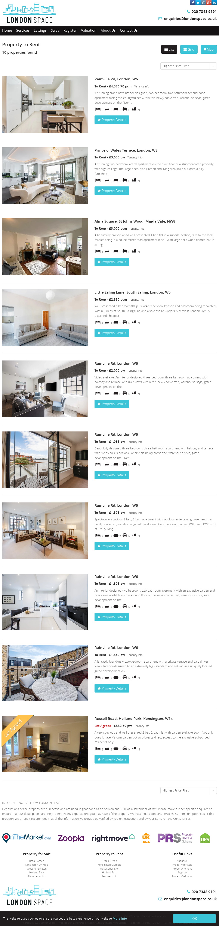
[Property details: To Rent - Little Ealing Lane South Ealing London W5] (45, 345)
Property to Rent (182, 868)
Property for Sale (182, 864)
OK (194, 918)
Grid (190, 49)
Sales (55, 30)
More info (120, 918)
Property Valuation (182, 876)
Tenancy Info (141, 86)
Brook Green (36, 860)
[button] (188, 66)
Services (23, 30)
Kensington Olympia (36, 864)
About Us (108, 30)
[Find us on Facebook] (192, 2)
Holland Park (36, 872)
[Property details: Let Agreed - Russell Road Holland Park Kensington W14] (45, 771)
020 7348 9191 (204, 11)
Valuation (88, 30)
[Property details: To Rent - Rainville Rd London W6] (45, 132)
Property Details (113, 119)
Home (7, 30)
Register (70, 30)
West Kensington (37, 868)
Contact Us (129, 30)
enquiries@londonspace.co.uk (190, 18)
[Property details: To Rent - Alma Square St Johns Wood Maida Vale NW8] (45, 274)
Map (210, 49)
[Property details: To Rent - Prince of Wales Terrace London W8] (45, 203)
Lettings (40, 30)
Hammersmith (36, 876)
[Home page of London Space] (29, 22)
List (171, 49)
